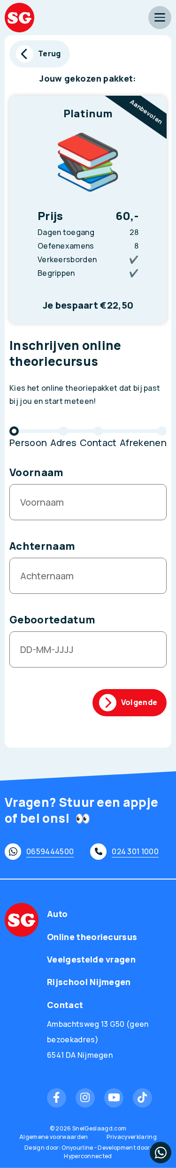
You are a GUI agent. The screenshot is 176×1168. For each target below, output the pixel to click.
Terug (49, 53)
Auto (57, 913)
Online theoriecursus (92, 936)
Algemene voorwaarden (53, 1137)
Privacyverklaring (131, 1137)
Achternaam (42, 546)
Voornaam (36, 472)
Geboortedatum (52, 620)
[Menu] (159, 17)
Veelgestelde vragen (91, 959)
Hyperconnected (88, 1156)
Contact (65, 1004)
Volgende (139, 702)
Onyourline (77, 1148)
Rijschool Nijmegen (89, 981)
